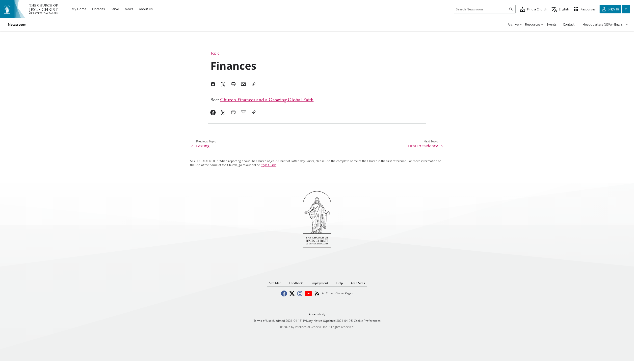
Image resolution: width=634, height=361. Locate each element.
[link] (213, 112)
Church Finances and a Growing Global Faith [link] (267, 100)
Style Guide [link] (268, 165)
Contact (569, 24)
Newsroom (17, 24)
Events (551, 24)
